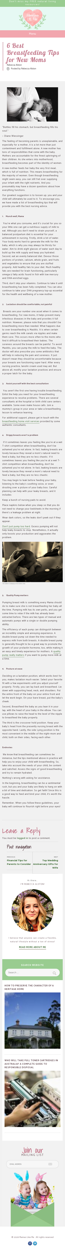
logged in (22, 838)
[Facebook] (30, 1243)
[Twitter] (34, 1243)
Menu (32, 33)
